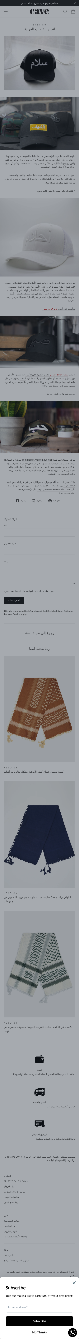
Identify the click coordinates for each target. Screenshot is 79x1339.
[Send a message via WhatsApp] (72, 1332)
